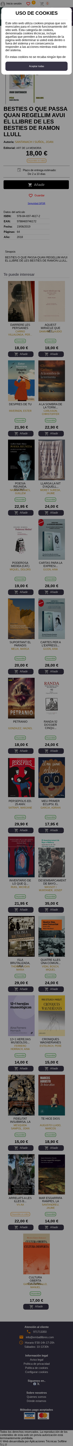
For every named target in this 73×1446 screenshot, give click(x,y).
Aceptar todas (36, 66)
